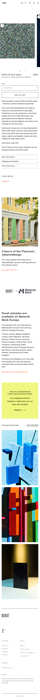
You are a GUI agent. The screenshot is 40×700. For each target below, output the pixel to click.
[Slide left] (15, 71)
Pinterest (5, 648)
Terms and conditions (27, 652)
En (22, 3)
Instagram (5, 651)
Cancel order (24, 656)
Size (3, 84)
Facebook (5, 645)
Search (22, 645)
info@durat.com (7, 668)
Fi (25, 3)
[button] (30, 3)
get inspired (32, 425)
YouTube (5, 654)
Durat (22, 696)
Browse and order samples (15, 372)
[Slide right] (24, 71)
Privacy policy (24, 649)
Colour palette (9, 270)
